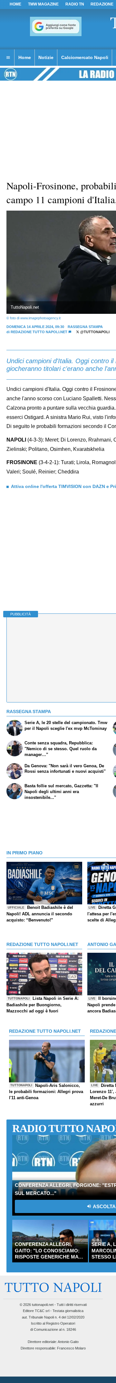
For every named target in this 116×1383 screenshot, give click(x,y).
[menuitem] (8, 58)
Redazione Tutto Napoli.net (39, 332)
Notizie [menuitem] (45, 57)
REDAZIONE (102, 4)
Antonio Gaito (68, 1342)
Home (15, 4)
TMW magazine (43, 4)
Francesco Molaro (71, 1348)
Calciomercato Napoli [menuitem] (84, 57)
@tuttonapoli (94, 332)
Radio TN (74, 4)
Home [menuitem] (24, 57)
